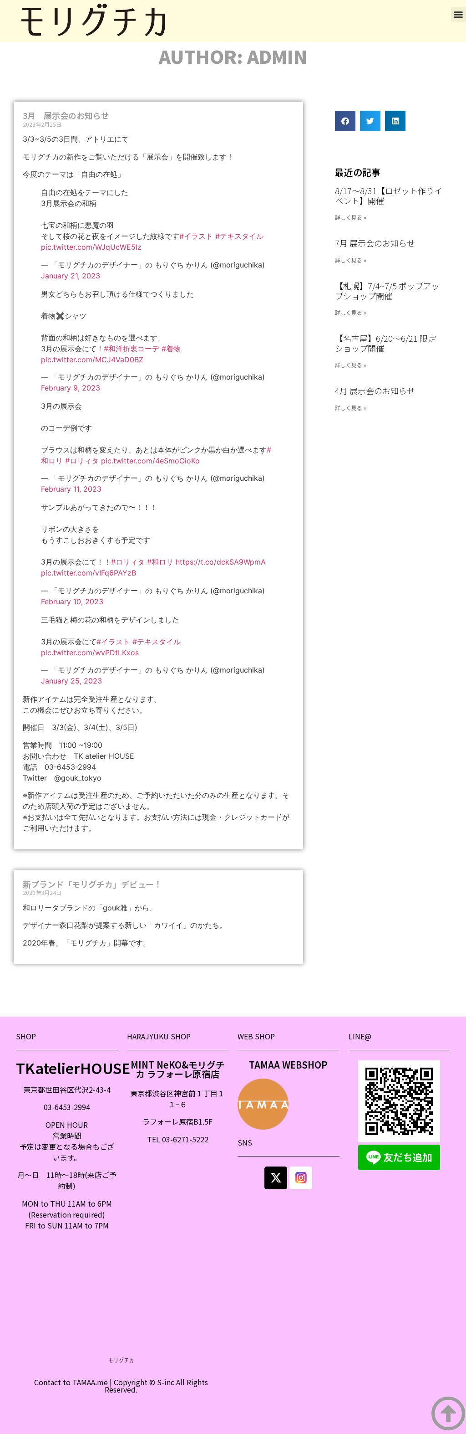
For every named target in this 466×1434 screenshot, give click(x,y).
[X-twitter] (275, 1178)
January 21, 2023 (70, 275)
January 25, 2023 (71, 680)
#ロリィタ (82, 460)
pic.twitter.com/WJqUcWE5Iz (91, 247)
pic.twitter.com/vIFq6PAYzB (88, 572)
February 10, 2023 (72, 601)
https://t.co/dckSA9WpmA (221, 561)
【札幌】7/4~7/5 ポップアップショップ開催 (387, 291)
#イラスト (196, 236)
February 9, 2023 (70, 387)
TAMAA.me (90, 1382)
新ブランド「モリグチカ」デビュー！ (92, 884)
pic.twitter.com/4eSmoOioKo (150, 460)
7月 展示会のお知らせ (375, 243)
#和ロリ (160, 561)
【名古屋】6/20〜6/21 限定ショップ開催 (385, 343)
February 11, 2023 (71, 488)
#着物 (171, 348)
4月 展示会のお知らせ (375, 390)
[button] (458, 14)
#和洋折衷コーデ (131, 348)
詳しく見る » (350, 217)
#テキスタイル (239, 236)
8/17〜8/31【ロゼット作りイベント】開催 (388, 195)
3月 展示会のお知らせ (66, 115)
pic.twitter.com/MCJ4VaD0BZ (92, 359)
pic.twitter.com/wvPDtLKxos (90, 652)
